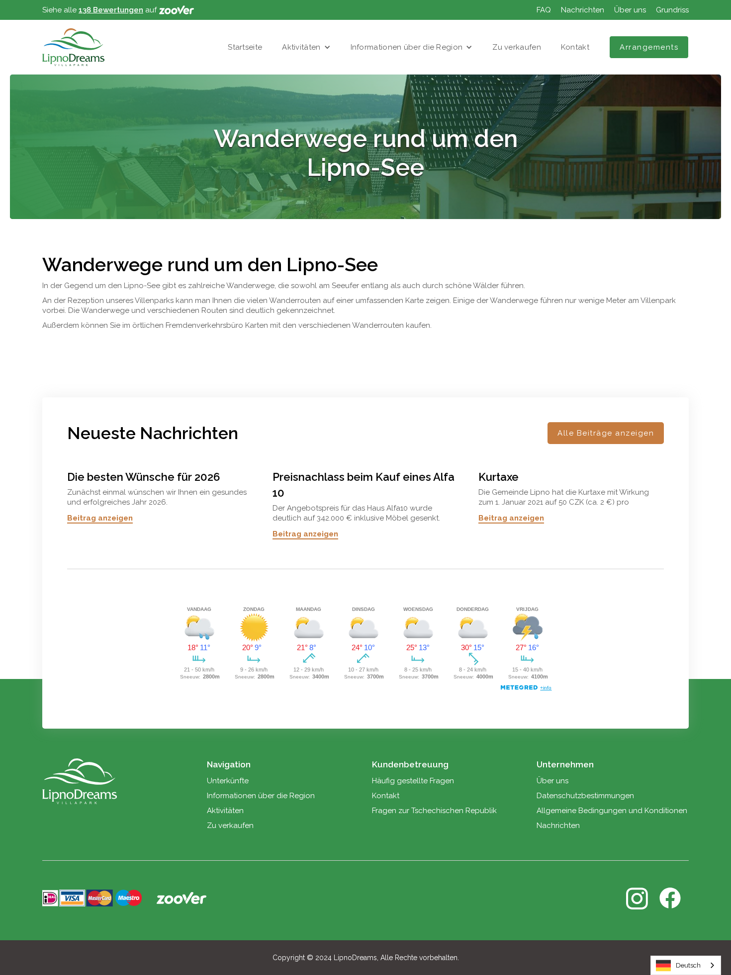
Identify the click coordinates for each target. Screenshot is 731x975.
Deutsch (688, 965)
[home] (73, 47)
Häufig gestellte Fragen (413, 780)
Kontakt (575, 47)
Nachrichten (582, 9)
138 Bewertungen (111, 9)
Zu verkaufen (516, 47)
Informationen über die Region (407, 47)
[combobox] (685, 965)
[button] (306, 47)
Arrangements (649, 47)
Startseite (245, 47)
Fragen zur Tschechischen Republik (434, 810)
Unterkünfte (228, 780)
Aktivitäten (301, 47)
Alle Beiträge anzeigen (605, 433)
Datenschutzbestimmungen (585, 795)
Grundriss (672, 9)
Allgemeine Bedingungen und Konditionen (612, 810)
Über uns (630, 9)
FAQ (544, 9)
